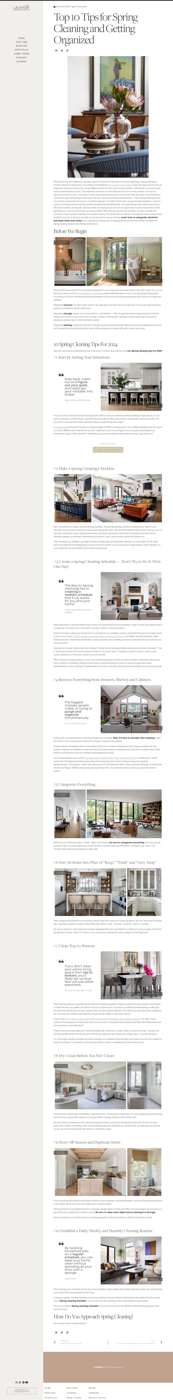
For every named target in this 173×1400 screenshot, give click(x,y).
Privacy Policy (98, 1398)
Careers (94, 1393)
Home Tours (21, 54)
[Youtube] (26, 1382)
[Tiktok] (20, 1382)
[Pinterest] (23, 1382)
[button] (56, 50)
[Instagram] (16, 1382)
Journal (21, 61)
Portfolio (21, 50)
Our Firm (21, 42)
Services (21, 46)
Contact (21, 58)
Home (21, 38)
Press (92, 1388)
